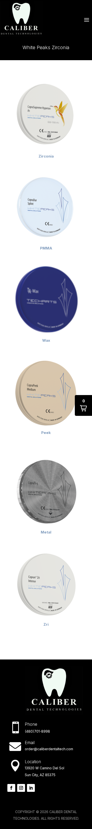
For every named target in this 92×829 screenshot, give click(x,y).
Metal (46, 532)
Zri (46, 624)
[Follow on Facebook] (11, 788)
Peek (46, 432)
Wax (46, 340)
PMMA (46, 248)
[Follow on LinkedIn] (31, 788)
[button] (83, 405)
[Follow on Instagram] (21, 788)
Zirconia (46, 156)
